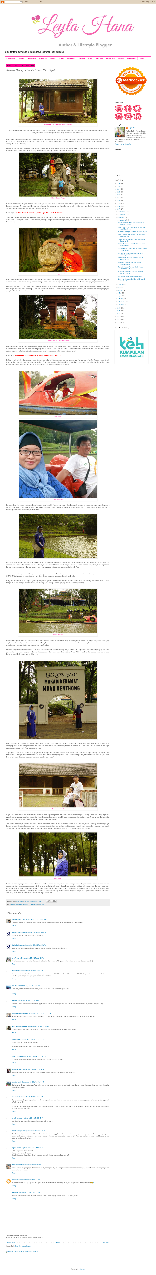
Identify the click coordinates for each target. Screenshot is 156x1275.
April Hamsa (16, 1148)
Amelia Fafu (16, 1097)
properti (121, 58)
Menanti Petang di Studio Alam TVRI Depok (132, 232)
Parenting (43, 58)
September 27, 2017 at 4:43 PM (29, 1193)
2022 (119, 195)
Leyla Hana (132, 128)
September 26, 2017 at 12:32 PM (32, 1148)
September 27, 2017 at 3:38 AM (31, 1165)
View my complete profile (123, 144)
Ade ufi (14, 1001)
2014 (119, 314)
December (122, 211)
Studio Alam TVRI (27, 904)
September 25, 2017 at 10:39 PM (33, 1082)
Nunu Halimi (16, 1165)
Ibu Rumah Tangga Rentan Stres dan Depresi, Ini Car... (130, 254)
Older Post (105, 1242)
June (120, 290)
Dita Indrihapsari (18, 1131)
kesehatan (32, 58)
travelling (21, 58)
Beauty (52, 58)
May (120, 293)
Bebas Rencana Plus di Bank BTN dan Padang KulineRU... (131, 223)
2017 (119, 209)
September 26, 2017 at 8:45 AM (33, 1118)
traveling (35, 904)
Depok (13, 904)
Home (58, 1242)
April (120, 296)
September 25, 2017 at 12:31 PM (35, 1056)
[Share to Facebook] (54, 901)
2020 (119, 200)
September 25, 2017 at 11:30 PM (32, 1097)
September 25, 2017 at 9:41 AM (35, 945)
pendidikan (131, 58)
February (121, 301)
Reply (14, 925)
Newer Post (11, 1242)
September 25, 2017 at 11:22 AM (40, 1013)
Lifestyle (81, 58)
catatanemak (16, 1082)
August (120, 284)
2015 (119, 311)
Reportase (10, 58)
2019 (119, 203)
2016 (119, 308)
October (121, 217)
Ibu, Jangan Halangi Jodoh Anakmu (130, 276)
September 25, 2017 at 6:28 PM (33, 1069)
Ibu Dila (14, 986)
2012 (119, 319)
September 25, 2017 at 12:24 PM (38, 1026)
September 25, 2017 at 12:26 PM (33, 1039)
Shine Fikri (16, 1180)
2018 (119, 206)
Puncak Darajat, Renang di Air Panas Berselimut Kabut (130, 268)
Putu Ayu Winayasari (19, 1026)
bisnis (141, 58)
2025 (119, 186)
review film (110, 58)
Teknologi (99, 58)
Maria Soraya (16, 1039)
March (120, 299)
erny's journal (17, 958)
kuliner (61, 58)
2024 (119, 189)
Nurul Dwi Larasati (18, 919)
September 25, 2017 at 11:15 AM (28, 1001)
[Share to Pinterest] (56, 901)
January (121, 304)
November (122, 214)
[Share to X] (51, 901)
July (120, 287)
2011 (119, 322)
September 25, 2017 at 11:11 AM (32, 971)
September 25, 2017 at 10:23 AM (33, 958)
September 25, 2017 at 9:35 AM (36, 919)
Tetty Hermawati (18, 1056)
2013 (119, 316)
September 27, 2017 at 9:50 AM (30, 1180)
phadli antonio (17, 1118)
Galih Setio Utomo (18, 932)
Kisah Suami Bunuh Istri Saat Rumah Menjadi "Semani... (130, 272)
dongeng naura (17, 1069)
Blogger (82, 1269)
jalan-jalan (19, 904)
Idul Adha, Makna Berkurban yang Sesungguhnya (129, 263)
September (122, 220)
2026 (119, 183)
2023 (119, 192)
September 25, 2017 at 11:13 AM (29, 986)
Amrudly (15, 1193)
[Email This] (47, 901)
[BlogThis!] (49, 901)
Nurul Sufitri (16, 971)
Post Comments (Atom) (23, 1246)
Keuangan (70, 58)
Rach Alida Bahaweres (20, 1013)
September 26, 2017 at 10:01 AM (35, 1131)
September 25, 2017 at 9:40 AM (35, 932)
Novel (90, 58)
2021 (119, 197)
